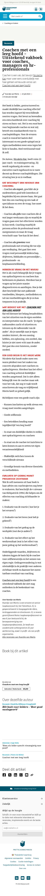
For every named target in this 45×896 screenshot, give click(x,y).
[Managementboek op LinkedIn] (16, 878)
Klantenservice (10, 798)
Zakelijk (6, 804)
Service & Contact (33, 865)
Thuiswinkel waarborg (22, 855)
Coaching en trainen (11, 23)
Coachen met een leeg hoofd (16, 85)
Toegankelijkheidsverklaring (14, 865)
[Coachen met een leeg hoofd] (10, 666)
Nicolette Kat (20, 159)
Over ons (22, 868)
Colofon (28, 858)
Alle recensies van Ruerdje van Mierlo (18, 637)
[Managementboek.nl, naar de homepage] (9, 10)
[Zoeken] (40, 16)
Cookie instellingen (25, 862)
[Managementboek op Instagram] (28, 878)
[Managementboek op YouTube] (22, 878)
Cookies (13, 862)
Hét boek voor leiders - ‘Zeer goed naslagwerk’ (22, 708)
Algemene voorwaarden (14, 858)
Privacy (36, 858)
